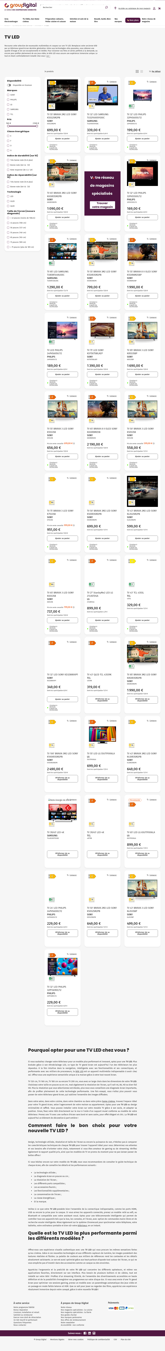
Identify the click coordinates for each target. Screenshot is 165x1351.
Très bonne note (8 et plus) (21, 160)
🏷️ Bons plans (133, 20)
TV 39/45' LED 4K (55, 832)
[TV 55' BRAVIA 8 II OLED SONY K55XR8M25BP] (142, 252)
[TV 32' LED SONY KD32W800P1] (62, 655)
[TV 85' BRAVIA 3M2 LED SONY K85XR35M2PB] (142, 655)
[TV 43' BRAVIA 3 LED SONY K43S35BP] (142, 888)
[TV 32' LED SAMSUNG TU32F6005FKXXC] (102, 95)
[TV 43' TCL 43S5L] (142, 573)
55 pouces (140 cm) (18, 233)
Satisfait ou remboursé (23, 1315)
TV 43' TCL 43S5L (135, 592)
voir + (48, 56)
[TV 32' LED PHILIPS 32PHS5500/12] (142, 173)
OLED (12, 201)
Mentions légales (57, 1339)
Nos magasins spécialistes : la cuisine (76, 1310)
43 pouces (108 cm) (18, 223)
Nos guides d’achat (69, 1315)
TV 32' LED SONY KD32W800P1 (62, 674)
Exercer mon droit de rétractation (27, 1317)
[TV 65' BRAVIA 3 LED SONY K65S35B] (62, 573)
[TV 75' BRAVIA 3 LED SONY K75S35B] (62, 491)
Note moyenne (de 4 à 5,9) (21, 170)
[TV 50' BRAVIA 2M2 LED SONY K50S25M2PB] (102, 888)
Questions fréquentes (22, 1322)
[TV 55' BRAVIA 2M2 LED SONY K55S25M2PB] (62, 95)
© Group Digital (40, 1339)
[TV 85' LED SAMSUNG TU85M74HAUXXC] (62, 252)
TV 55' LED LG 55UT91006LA (101, 753)
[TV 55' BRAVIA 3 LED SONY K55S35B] (62, 409)
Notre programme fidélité (24, 1307)
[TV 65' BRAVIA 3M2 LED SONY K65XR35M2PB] (62, 173)
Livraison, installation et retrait (26, 1312)
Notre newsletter (68, 1322)
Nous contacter (20, 1325)
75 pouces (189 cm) (18, 242)
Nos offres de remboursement (73, 1320)
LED (11, 196)
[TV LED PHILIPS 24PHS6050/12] (62, 330)
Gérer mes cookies (76, 1339)
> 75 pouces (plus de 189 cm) (22, 247)
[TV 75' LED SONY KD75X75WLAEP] (102, 330)
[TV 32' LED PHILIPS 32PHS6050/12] (142, 95)
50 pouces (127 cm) (18, 228)
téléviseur (82, 1225)
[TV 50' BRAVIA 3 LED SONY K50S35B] (142, 409)
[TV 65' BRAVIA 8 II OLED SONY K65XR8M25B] (102, 409)
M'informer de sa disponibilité (102, 700)
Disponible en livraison (22, 85)
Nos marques (118, 20)
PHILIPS (13, 100)
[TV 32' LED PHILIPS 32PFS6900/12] (62, 967)
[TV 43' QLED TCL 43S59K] (102, 655)
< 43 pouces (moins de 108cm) (22, 218)
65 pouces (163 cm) (18, 237)
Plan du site (126, 1339)
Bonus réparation (21, 1310)
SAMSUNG (14, 109)
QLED (12, 206)
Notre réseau (66, 1307)
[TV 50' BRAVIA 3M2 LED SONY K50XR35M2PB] (102, 491)
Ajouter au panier (62, 139)
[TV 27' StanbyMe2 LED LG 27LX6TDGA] (102, 573)
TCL (11, 114)
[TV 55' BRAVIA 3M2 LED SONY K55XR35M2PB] (102, 252)
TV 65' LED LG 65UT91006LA (141, 832)
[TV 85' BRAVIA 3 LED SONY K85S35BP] (142, 330)
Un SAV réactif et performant (25, 1320)
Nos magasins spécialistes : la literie (76, 1312)
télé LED (79, 1071)
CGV (115, 1339)
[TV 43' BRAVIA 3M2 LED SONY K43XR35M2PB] (142, 734)
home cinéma (108, 1101)
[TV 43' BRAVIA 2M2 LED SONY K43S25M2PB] (142, 491)
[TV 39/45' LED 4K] (62, 812)
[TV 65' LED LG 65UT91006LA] (142, 812)
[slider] (8, 126)
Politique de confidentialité (98, 1339)
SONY (12, 95)
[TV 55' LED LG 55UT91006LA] (102, 734)
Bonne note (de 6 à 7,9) (20, 165)
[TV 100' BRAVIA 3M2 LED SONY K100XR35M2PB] (62, 734)
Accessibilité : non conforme (72, 1325)
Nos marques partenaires (71, 1317)
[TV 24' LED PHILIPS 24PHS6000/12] (62, 888)
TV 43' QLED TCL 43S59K (99, 674)
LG (11, 105)
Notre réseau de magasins (148, 20)
